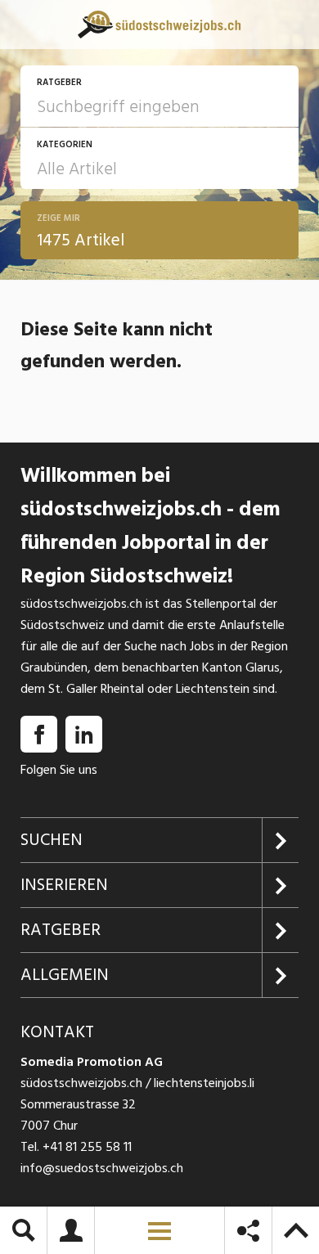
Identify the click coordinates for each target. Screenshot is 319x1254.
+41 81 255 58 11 (87, 1146)
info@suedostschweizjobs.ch (101, 1168)
